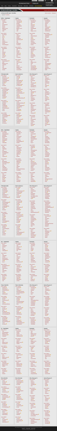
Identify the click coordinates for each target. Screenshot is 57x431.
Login (52, 0)
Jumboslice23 (47, 193)
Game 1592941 (18, 88)
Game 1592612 (3, 19)
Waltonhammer (47, 202)
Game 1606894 (32, 228)
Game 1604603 (3, 212)
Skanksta (32, 290)
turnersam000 (18, 69)
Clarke (32, 192)
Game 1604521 (32, 145)
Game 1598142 (3, 329)
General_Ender (5, 78)
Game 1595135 (32, 307)
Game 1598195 (32, 388)
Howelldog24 (4, 151)
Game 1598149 (46, 379)
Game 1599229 (18, 187)
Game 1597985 (46, 115)
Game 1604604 (18, 212)
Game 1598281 (46, 346)
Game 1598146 (3, 379)
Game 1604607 (46, 214)
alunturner (47, 322)
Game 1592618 (3, 75)
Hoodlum (3, 181)
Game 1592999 (32, 103)
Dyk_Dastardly (47, 209)
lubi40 (46, 25)
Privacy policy (28, 428)
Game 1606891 (46, 172)
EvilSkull (32, 216)
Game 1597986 (18, 59)
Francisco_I (5, 123)
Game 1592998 (18, 100)
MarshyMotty (4, 48)
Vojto (3, 54)
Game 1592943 (46, 89)
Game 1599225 (32, 131)
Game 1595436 (46, 274)
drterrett (4, 218)
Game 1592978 (3, 47)
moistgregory (4, 245)
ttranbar (3, 43)
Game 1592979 (18, 47)
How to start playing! (38, 5)
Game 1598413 (18, 353)
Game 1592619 (18, 75)
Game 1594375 (3, 253)
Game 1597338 (18, 306)
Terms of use (33, 428)
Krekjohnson (18, 38)
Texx (46, 177)
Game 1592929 (3, 100)
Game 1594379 (46, 253)
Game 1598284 (18, 394)
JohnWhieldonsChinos (49, 207)
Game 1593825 (32, 286)
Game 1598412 (3, 353)
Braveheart (4, 266)
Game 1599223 (3, 131)
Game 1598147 (18, 379)
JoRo (3, 38)
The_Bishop (7, 14)
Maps (6, 5)
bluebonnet (5, 81)
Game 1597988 (46, 59)
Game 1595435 (32, 274)
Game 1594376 (18, 253)
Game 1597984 (32, 115)
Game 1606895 (46, 228)
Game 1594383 (46, 296)
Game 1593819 (3, 243)
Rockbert (18, 23)
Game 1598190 (32, 338)
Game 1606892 (3, 224)
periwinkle (4, 76)
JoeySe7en (4, 156)
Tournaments (14, 5)
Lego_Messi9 (4, 132)
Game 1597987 (32, 59)
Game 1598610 (46, 361)
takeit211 (32, 106)
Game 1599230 (32, 187)
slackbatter (4, 135)
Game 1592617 (46, 19)
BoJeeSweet (4, 34)
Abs (45, 135)
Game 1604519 (3, 145)
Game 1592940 (46, 33)
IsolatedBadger (19, 25)
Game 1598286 (46, 395)
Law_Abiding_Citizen (34, 196)
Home (2, 5)
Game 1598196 (46, 388)
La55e (17, 135)
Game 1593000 (46, 103)
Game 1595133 (3, 306)
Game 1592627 (32, 19)
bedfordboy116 (19, 48)
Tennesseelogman (5, 44)
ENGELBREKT (4, 140)
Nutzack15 (47, 204)
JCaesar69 (4, 29)
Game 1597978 (3, 59)
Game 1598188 (3, 338)
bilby (4, 118)
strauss (3, 176)
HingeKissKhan (5, 268)
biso (3, 37)
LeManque (32, 176)
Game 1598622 (18, 409)
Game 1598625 (46, 418)
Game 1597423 (18, 316)
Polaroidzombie (47, 206)
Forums (9, 5)
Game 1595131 (32, 264)
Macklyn (4, 95)
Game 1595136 (46, 307)
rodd (3, 23)
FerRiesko (4, 180)
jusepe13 (32, 170)
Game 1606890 (32, 172)
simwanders (18, 54)
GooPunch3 (33, 305)
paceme (32, 161)
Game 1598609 (32, 361)
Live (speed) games (50, 3)
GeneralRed (47, 194)
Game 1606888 (3, 172)
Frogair (46, 151)
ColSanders (5, 196)
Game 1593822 (46, 243)
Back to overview (48, 13)
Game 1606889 (18, 172)
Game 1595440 (46, 317)
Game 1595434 (18, 274)
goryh (18, 189)
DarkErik (4, 121)
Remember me (47, 0)
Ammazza (32, 420)
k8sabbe (46, 268)
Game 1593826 (46, 286)
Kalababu (32, 221)
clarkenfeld (4, 177)
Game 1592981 (46, 47)
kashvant (3, 246)
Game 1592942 (32, 89)
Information (31, 5)
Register (55, 0)
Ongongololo (33, 203)
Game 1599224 (18, 131)
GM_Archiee (47, 269)
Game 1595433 (3, 274)
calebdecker (47, 28)
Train (4, 84)
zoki (17, 49)
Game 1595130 (18, 264)
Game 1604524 (18, 199)
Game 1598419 (46, 403)
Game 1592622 (46, 75)
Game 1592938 (18, 33)
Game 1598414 (32, 353)
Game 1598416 (3, 394)
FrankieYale (33, 110)
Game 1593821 (32, 243)
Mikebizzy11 (18, 161)
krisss (17, 167)
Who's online (26, 5)
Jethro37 (18, 53)
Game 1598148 (32, 379)
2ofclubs (3, 20)
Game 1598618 (18, 368)
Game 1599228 (3, 187)
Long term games (50, 5)
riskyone (3, 27)
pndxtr (18, 116)
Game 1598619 (32, 368)
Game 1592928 (3, 88)
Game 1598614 (32, 410)
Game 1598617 (3, 368)
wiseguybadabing (6, 206)
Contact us (23, 428)
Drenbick (32, 297)
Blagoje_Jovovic (5, 28)
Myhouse (46, 419)
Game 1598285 (32, 395)
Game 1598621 (3, 409)
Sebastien (46, 305)
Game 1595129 (3, 264)
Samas (46, 175)
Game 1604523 (3, 199)
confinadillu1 (47, 167)
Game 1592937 (3, 33)
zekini (32, 52)
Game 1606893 (18, 224)
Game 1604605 (32, 214)
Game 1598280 (32, 346)
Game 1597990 (18, 113)
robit (4, 109)
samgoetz (4, 52)
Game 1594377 (32, 253)
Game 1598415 (46, 353)
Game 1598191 (46, 338)
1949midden (4, 22)
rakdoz (3, 271)
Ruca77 (3, 57)
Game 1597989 (3, 113)
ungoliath (18, 152)
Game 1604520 (18, 145)
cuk (17, 64)
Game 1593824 (18, 286)
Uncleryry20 (33, 320)
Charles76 (32, 189)
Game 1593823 (3, 286)
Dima (32, 231)
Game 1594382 (32, 296)
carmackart (33, 206)
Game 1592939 (32, 33)
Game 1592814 (32, 75)
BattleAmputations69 (34, 212)
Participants (54, 13)
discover (3, 25)
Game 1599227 (46, 131)
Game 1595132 (46, 264)
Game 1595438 (18, 296)
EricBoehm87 (5, 116)
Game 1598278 (3, 346)
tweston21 (32, 423)
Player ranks (20, 5)
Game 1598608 (18, 361)
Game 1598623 (32, 418)
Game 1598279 (18, 346)
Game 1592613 (18, 19)
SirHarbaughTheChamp (49, 223)
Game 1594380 (3, 296)
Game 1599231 (46, 187)
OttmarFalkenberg (5, 162)
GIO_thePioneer (19, 62)
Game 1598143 (18, 329)
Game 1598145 (46, 329)
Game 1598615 (46, 410)
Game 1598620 (46, 368)
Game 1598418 (32, 403)
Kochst (4, 307)
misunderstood (4, 24)
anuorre (46, 80)
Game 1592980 (32, 47)
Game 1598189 (18, 338)
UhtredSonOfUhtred (20, 98)
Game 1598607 (3, 361)
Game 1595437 (3, 316)
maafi (3, 30)
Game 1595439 (32, 317)
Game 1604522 (46, 145)
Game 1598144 (32, 329)
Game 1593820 (18, 243)
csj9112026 (4, 163)
